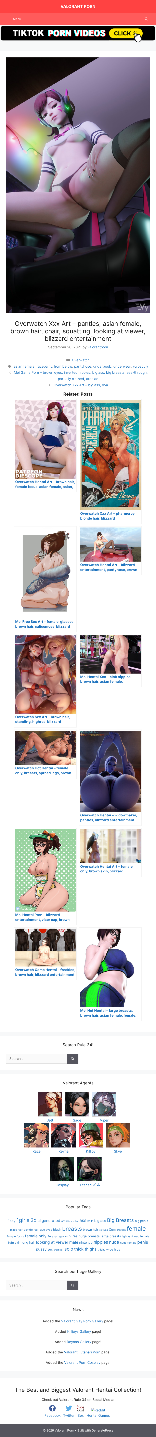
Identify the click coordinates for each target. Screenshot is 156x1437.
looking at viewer (52, 1242)
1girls (22, 1220)
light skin (14, 1242)
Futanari (53, 1236)
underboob (102, 366)
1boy (11, 1221)
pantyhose (82, 366)
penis (142, 1242)
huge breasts (89, 1236)
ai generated (49, 1220)
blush (57, 1229)
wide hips (113, 1249)
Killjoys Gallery (79, 1331)
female (136, 1228)
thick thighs (85, 1249)
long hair (28, 1242)
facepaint (44, 366)
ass (82, 1220)
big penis (141, 1221)
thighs (101, 1249)
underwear (122, 366)
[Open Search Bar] (146, 19)
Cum (112, 1229)
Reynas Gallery (79, 1342)
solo (68, 1249)
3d (33, 1220)
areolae (74, 1221)
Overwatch (81, 360)
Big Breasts (120, 1220)
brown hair (90, 1229)
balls (90, 1221)
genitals (63, 1236)
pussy (41, 1249)
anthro (65, 1221)
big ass (100, 1220)
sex (50, 1249)
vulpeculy (140, 366)
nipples (101, 1242)
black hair (16, 1229)
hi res (73, 1236)
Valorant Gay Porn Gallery (82, 1321)
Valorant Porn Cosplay (82, 1363)
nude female (128, 1242)
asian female (24, 366)
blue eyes (45, 1229)
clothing (103, 1229)
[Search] (72, 1059)
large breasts (111, 1236)
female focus (15, 1236)
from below (63, 366)
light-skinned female (135, 1236)
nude (114, 1242)
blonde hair (31, 1229)
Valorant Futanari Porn (82, 1352)
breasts (72, 1228)
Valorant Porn (78, 6)
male (73, 1242)
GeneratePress (102, 1430)
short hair (58, 1250)
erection (121, 1229)
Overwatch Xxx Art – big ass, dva (81, 385)
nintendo (86, 1242)
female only (36, 1236)
